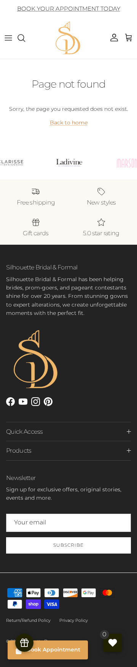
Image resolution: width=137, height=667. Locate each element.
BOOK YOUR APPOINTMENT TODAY (68, 8)
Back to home (69, 122)
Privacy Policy (73, 620)
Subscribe (68, 545)
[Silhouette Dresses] (68, 38)
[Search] (25, 38)
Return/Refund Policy (28, 620)
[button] (128, 38)
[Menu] (8, 38)
